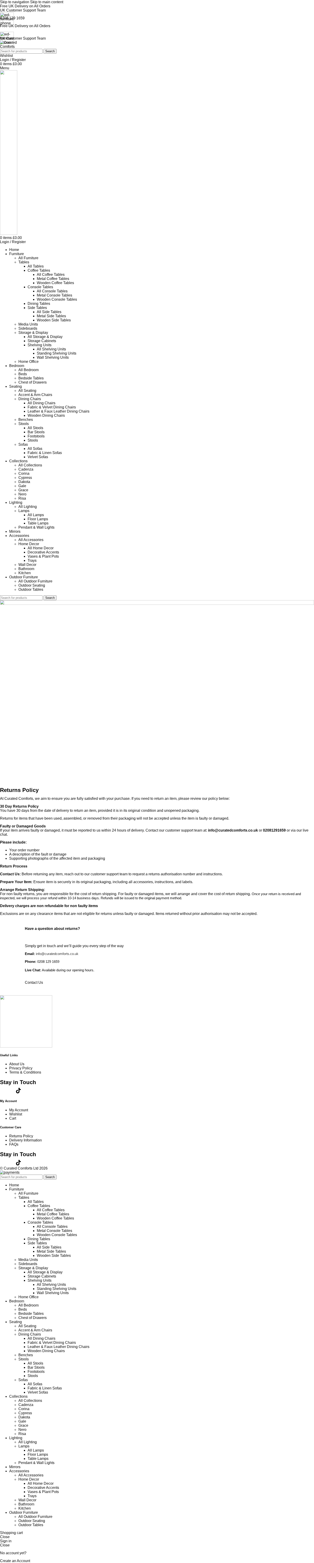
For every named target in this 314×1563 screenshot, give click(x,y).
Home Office (28, 362)
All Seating (27, 391)
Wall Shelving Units (53, 357)
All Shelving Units (51, 349)
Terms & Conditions (25, 1072)
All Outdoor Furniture (35, 581)
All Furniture (28, 258)
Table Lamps (38, 523)
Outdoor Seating (31, 585)
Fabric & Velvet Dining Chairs (52, 407)
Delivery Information (25, 1140)
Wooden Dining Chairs (46, 415)
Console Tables (40, 287)
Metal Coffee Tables (53, 279)
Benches (25, 420)
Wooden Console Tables (57, 299)
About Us (16, 1064)
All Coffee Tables (51, 275)
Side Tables (37, 308)
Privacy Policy (20, 1068)
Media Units (28, 324)
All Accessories (30, 540)
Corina (23, 473)
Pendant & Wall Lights (36, 527)
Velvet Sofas (38, 457)
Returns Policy (21, 1136)
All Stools (35, 428)
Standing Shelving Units (56, 353)
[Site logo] (9, 47)
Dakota (24, 482)
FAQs (13, 1144)
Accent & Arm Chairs (35, 395)
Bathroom (26, 569)
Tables (23, 262)
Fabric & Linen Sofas (45, 453)
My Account (18, 1110)
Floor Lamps (38, 519)
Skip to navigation (15, 2)
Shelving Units (39, 345)
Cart (12, 1118)
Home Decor (28, 544)
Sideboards (27, 328)
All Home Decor (41, 548)
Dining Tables (39, 304)
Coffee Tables (39, 270)
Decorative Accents (43, 552)
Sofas (23, 444)
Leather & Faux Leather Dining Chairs (58, 411)
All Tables (36, 266)
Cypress (25, 478)
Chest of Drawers (32, 382)
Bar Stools (36, 432)
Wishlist (15, 1114)
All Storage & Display (45, 337)
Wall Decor (27, 565)
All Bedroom (28, 370)
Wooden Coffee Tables (55, 283)
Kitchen (24, 573)
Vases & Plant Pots (43, 556)
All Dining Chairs (41, 403)
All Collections (30, 465)
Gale (22, 486)
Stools (23, 424)
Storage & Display (33, 333)
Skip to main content (46, 2)
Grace (23, 490)
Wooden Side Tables (54, 320)
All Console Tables (52, 291)
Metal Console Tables (54, 295)
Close (5, 1537)
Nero (22, 494)
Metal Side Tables (51, 316)
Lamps (23, 511)
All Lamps (36, 515)
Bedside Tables (31, 378)
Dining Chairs (29, 399)
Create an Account (15, 1561)
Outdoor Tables (30, 589)
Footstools (36, 436)
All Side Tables (49, 312)
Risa (22, 498)
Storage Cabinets (42, 341)
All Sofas (35, 449)
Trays (32, 560)
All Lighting (27, 507)
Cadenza (25, 469)
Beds (22, 374)
